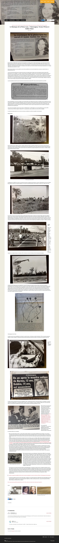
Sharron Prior (39, 25)
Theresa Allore (12, 20)
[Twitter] (43, 20)
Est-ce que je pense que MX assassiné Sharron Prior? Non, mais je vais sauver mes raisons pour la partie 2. (25, 482)
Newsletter (23, 20)
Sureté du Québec (44, 25)
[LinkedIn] (11, 499)
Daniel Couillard (14, 25)
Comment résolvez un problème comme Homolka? (29, 494)
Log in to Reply (48, 521)
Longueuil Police (20, 25)
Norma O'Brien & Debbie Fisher (28, 25)
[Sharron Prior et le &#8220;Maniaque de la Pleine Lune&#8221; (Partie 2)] (15, 490)
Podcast (17, 20)
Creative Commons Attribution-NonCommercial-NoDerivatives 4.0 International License (24, 541)
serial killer (9, 502)
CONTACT (52, 1)
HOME (42, 1)
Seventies (34, 25)
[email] (46, 20)
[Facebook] (41, 20)
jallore (13, 521)
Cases (6, 20)
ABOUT (45, 1)
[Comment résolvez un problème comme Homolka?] (29, 490)
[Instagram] (44, 20)
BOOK (48, 1)
